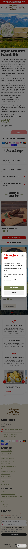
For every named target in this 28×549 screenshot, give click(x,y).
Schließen (14, 293)
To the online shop (14, 288)
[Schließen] (22, 255)
